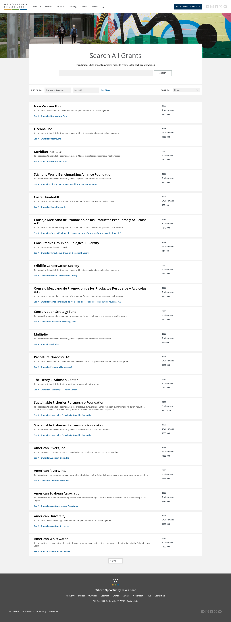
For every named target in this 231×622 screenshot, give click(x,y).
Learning (72, 6)
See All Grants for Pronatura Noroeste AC (53, 367)
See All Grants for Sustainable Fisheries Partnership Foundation (63, 415)
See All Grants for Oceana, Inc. (47, 138)
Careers (94, 6)
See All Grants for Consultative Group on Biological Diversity (61, 253)
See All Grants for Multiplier (46, 344)
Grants (83, 6)
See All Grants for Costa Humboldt (50, 207)
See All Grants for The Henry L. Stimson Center (55, 389)
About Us (37, 6)
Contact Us (160, 595)
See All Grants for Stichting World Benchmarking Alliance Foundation (65, 184)
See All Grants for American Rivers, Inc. (51, 458)
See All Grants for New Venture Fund (50, 116)
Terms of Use (53, 612)
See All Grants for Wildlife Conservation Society (55, 275)
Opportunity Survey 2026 (188, 7)
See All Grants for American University (51, 526)
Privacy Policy (41, 612)
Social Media (132, 601)
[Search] (103, 7)
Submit (162, 73)
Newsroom (138, 595)
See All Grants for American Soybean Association (56, 506)
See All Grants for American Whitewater (52, 551)
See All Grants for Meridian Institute (50, 161)
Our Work (60, 6)
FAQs (149, 595)
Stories (48, 6)
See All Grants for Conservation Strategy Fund (55, 321)
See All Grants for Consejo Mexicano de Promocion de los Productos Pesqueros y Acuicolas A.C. (77, 233)
